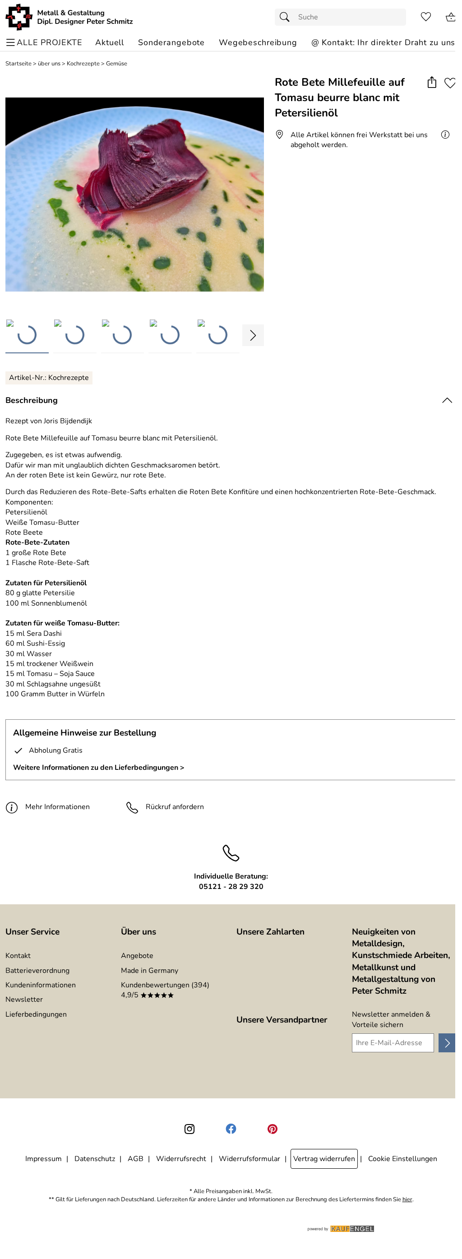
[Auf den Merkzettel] (450, 83)
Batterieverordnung (37, 971)
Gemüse (116, 64)
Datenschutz (94, 1159)
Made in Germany (149, 971)
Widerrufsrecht (181, 1159)
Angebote (137, 956)
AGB (135, 1159)
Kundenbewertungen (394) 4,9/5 (165, 990)
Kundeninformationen (40, 985)
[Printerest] (272, 1129)
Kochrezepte (83, 64)
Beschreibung (31, 400)
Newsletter (24, 999)
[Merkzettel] (425, 17)
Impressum (43, 1159)
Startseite (18, 64)
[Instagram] (189, 1129)
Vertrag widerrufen (324, 1159)
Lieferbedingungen (36, 1014)
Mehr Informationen (57, 807)
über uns (49, 64)
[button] (431, 83)
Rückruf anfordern (175, 807)
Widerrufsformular (249, 1159)
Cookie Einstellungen (402, 1159)
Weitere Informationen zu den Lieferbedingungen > (99, 768)
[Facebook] (231, 1129)
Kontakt (18, 956)
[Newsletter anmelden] (448, 1042)
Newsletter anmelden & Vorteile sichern (391, 1019)
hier (407, 1199)
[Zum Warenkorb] (451, 17)
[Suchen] (287, 17)
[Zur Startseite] (69, 17)
